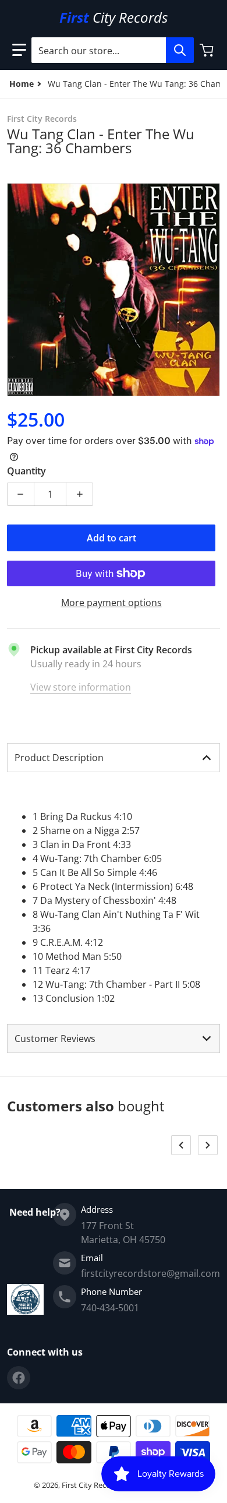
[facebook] (18, 1377)
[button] (19, 50)
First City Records (92, 1485)
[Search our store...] (180, 50)
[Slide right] (208, 1145)
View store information (80, 687)
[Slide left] (181, 1145)
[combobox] (112, 50)
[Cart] (208, 50)
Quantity (26, 470)
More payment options (111, 602)
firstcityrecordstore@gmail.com (150, 1273)
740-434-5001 (110, 1307)
